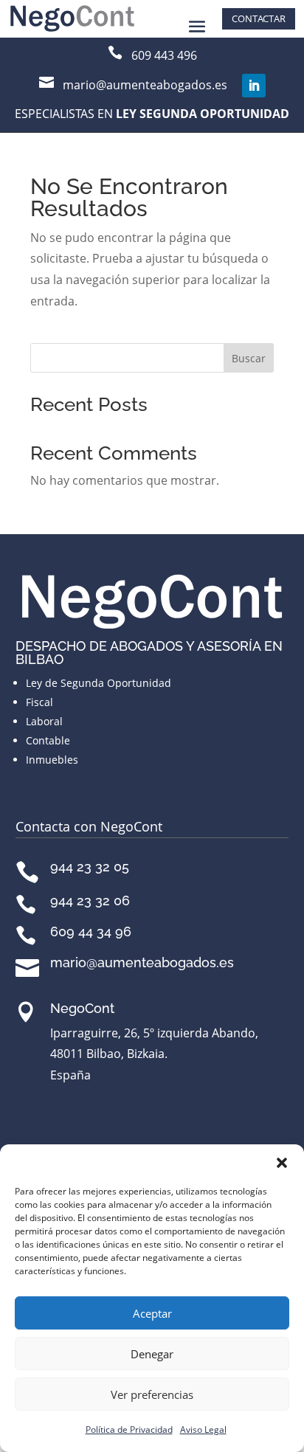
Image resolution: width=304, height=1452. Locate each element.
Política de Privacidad (129, 1429)
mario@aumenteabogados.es (142, 962)
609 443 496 (164, 55)
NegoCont (82, 1008)
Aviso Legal (203, 1429)
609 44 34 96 (90, 931)
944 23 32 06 (90, 900)
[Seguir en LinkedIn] (254, 85)
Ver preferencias (152, 1394)
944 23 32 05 (89, 866)
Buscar (249, 358)
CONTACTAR (259, 18)
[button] (281, 1162)
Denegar (152, 1353)
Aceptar (152, 1313)
